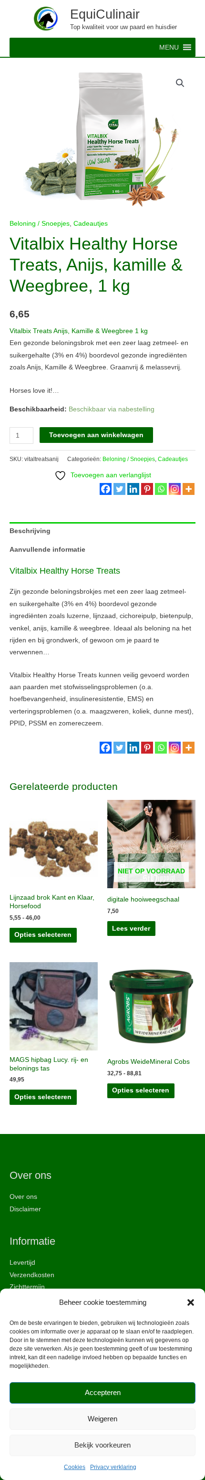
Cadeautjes (90, 223)
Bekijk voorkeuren (102, 1445)
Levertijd (22, 1262)
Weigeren (102, 1419)
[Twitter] (119, 489)
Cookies (74, 1467)
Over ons (23, 1196)
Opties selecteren (43, 934)
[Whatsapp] (161, 489)
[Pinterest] (147, 489)
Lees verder (131, 928)
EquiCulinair (105, 14)
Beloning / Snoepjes (40, 223)
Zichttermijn (27, 1287)
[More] (189, 489)
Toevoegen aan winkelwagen (96, 435)
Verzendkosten (32, 1275)
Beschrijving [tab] (30, 531)
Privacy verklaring (113, 1467)
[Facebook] (106, 489)
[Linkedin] (133, 489)
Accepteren (103, 1392)
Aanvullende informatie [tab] (47, 549)
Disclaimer (25, 1209)
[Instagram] (175, 489)
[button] (190, 1302)
